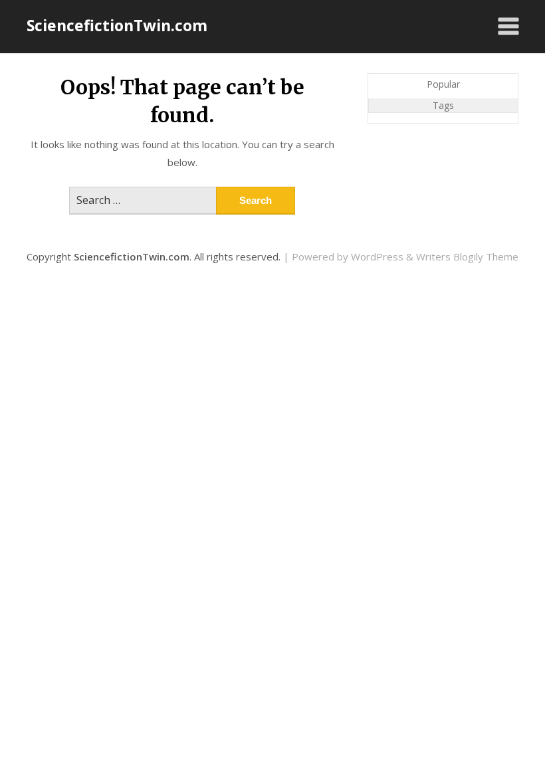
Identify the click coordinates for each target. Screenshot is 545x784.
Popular (443, 84)
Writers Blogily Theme (467, 256)
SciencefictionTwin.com (117, 25)
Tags (443, 105)
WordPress (377, 256)
